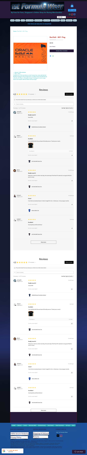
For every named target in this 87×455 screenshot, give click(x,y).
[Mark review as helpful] (72, 121)
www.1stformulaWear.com (25, 440)
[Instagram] (72, 14)
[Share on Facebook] (50, 56)
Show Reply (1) (31, 151)
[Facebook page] (74, 14)
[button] (61, 17)
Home (14, 31)
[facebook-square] (58, 435)
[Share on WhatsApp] (53, 56)
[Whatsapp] (70, 14)
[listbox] (61, 17)
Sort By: (63, 108)
